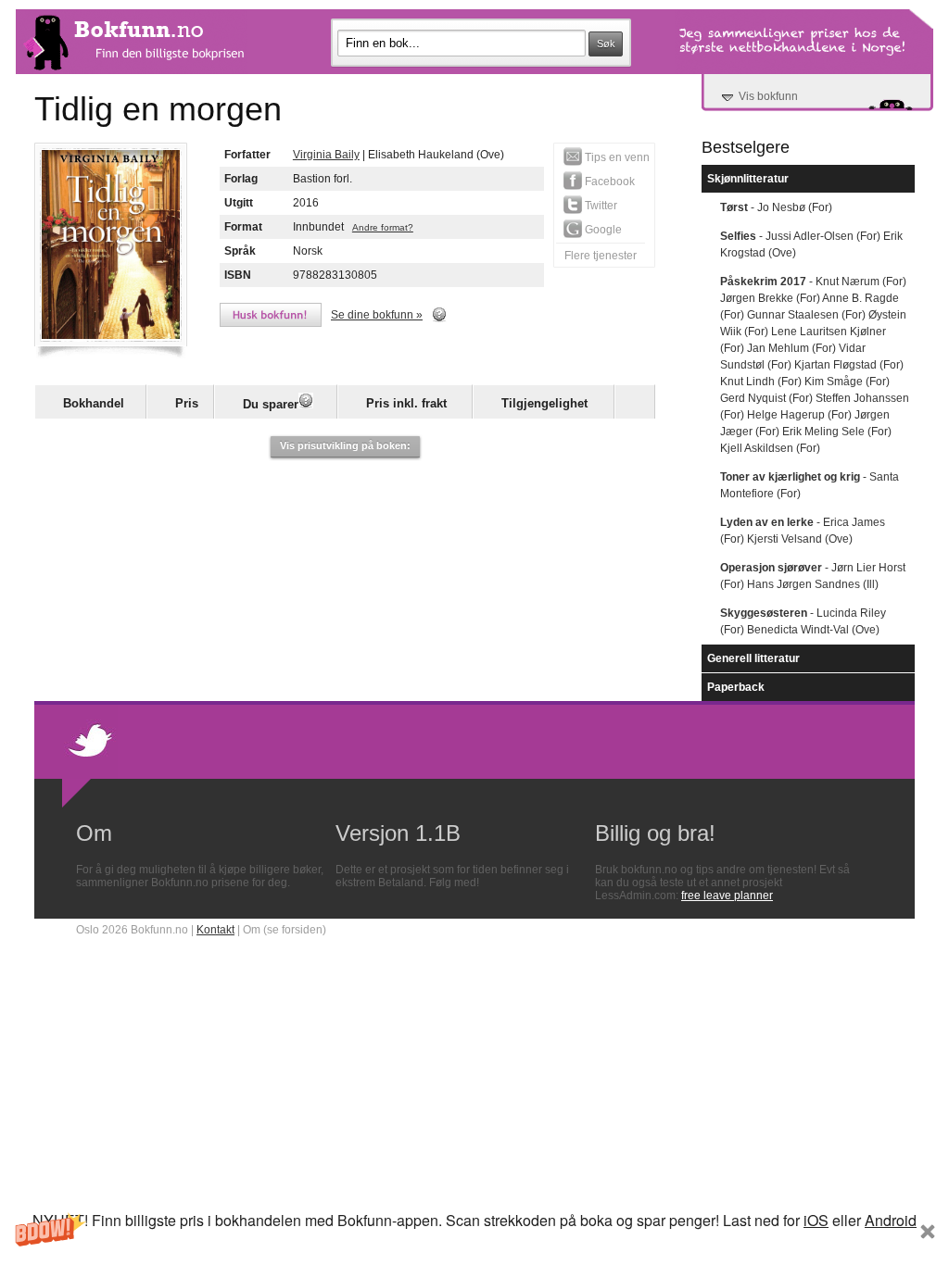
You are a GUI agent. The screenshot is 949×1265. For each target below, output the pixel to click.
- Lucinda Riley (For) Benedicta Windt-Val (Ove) (803, 621)
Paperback (736, 687)
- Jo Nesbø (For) (776, 207)
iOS (816, 1220)
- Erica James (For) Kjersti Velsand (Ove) (802, 530)
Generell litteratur (753, 658)
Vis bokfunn (768, 96)
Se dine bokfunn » (377, 314)
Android (891, 1220)
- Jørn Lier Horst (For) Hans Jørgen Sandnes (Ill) (812, 576)
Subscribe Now (474, 1247)
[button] (474, 1236)
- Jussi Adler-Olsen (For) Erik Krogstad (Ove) (811, 244)
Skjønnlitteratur (748, 178)
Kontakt (215, 929)
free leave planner (727, 895)
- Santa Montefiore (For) (809, 485)
